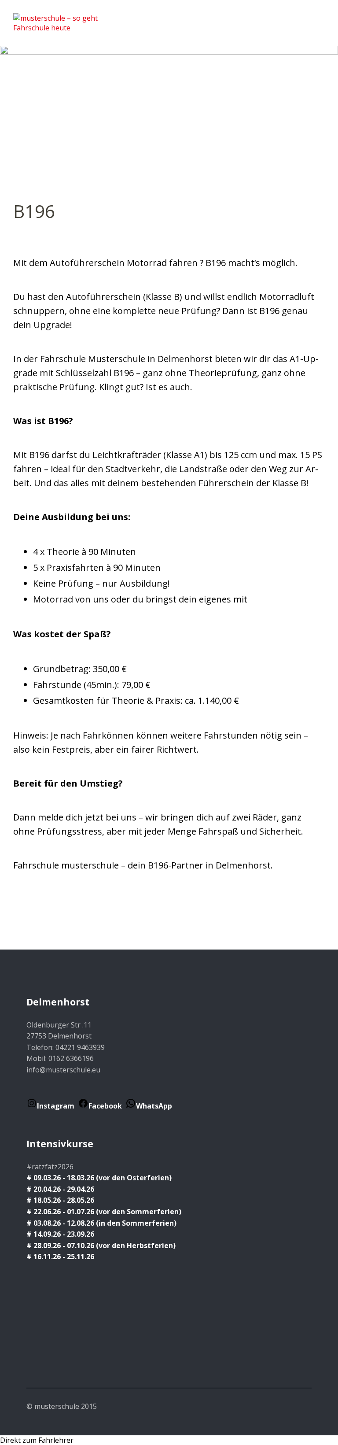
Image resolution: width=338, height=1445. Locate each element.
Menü (318, 18)
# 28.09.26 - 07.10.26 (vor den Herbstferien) (101, 1245)
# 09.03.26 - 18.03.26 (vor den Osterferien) (99, 1178)
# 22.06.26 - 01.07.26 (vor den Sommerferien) (103, 1211)
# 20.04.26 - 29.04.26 (61, 1189)
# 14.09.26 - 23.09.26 (60, 1234)
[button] (169, 1440)
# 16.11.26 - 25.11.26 (60, 1256)
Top (302, 1406)
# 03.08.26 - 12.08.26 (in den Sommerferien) (101, 1223)
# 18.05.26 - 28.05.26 (60, 1200)
